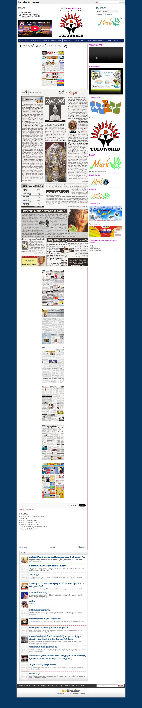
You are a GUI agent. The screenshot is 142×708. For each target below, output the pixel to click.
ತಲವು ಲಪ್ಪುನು (34, 575)
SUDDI (27, 40)
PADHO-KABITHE (56, 40)
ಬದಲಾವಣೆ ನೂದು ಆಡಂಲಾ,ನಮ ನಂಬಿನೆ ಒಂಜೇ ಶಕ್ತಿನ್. (47, 566)
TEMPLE (76, 40)
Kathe (83, 40)
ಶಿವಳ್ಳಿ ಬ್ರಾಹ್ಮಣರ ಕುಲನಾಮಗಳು (39, 610)
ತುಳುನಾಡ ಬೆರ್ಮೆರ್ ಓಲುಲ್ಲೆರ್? (39, 592)
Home (20, 2)
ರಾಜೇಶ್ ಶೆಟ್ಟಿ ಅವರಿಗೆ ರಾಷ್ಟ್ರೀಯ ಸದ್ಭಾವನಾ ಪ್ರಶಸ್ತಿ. (45, 619)
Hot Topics (59, 685)
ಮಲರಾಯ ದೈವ (34, 673)
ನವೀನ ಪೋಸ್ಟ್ (23, 547)
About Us (26, 2)
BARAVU (46, 40)
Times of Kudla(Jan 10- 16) (29, 524)
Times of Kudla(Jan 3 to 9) (29, 529)
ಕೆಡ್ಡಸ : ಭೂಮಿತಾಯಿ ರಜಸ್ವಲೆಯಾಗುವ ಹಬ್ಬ (43, 647)
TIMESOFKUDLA (29, 509)
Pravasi (108, 40)
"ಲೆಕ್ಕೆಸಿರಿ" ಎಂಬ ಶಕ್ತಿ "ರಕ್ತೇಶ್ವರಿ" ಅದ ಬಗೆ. (42, 665)
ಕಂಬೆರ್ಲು (32, 601)
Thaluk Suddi (36, 40)
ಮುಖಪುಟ (52, 547)
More (89, 40)
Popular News (69, 685)
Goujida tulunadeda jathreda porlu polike (34, 527)
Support (43, 685)
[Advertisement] (69, 527)
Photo (115, 40)
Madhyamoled (98, 40)
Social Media (80, 685)
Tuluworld (70, 693)
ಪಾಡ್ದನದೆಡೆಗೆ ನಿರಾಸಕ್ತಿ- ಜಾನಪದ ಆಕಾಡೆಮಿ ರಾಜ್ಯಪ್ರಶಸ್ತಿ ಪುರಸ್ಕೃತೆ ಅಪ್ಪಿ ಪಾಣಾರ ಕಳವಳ (57, 557)
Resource (51, 685)
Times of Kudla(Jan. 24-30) (29, 520)
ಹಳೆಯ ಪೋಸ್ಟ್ (82, 547)
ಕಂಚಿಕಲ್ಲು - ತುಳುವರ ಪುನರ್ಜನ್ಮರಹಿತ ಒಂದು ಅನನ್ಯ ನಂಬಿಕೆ (48, 627)
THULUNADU (67, 40)
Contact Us (35, 2)
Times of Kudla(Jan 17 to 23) (30, 522)
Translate (109, 14)
